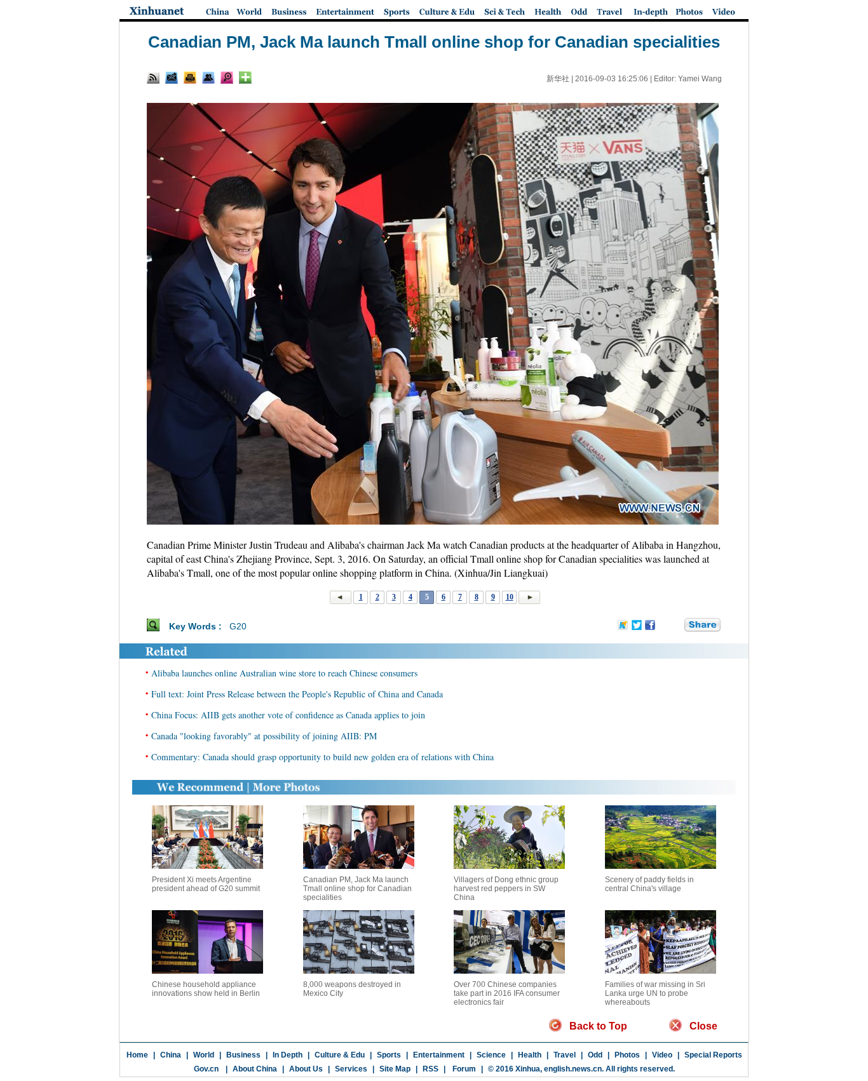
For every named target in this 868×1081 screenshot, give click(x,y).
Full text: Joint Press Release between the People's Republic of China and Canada (297, 694)
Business (243, 1055)
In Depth (287, 1055)
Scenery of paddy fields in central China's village (649, 884)
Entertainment (439, 1055)
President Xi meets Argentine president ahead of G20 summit (206, 884)
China (170, 1055)
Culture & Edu (340, 1055)
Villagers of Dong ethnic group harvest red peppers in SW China (506, 888)
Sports (389, 1055)
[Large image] (226, 77)
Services (351, 1068)
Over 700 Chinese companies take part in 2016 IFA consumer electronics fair (507, 993)
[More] (245, 77)
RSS (430, 1068)
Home (137, 1055)
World (203, 1055)
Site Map (394, 1068)
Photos (627, 1055)
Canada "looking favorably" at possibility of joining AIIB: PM (264, 736)
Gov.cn (206, 1068)
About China (255, 1068)
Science (491, 1055)
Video (662, 1055)
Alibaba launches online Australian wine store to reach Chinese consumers (284, 673)
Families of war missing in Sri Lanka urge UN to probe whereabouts (655, 993)
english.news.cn (573, 1068)
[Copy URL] (208, 77)
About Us (306, 1068)
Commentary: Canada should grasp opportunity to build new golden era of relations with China (322, 757)
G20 (238, 626)
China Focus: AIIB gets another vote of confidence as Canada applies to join (288, 715)
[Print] (190, 77)
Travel (564, 1055)
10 (509, 597)
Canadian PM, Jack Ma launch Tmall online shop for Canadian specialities (357, 888)
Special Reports (713, 1055)
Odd (595, 1055)
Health (529, 1055)
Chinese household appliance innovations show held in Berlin (206, 989)
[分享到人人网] (675, 625)
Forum (463, 1068)
